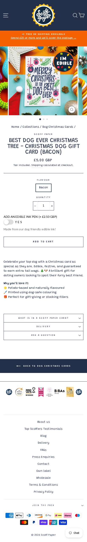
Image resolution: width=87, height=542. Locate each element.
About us (43, 422)
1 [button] (40, 119)
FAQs (43, 450)
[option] (43, 36)
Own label (43, 471)
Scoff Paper (43, 134)
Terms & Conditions (43, 485)
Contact (43, 464)
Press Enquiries (43, 457)
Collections (31, 127)
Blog (43, 436)
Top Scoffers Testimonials (43, 429)
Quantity (43, 197)
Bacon (43, 187)
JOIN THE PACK (43, 505)
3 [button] (47, 120)
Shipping (37, 165)
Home (15, 127)
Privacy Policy (43, 492)
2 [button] (44, 120)
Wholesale (43, 478)
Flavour (43, 180)
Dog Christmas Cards (57, 127)
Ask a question (43, 335)
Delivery (43, 327)
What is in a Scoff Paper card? (43, 318)
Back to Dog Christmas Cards (46, 366)
